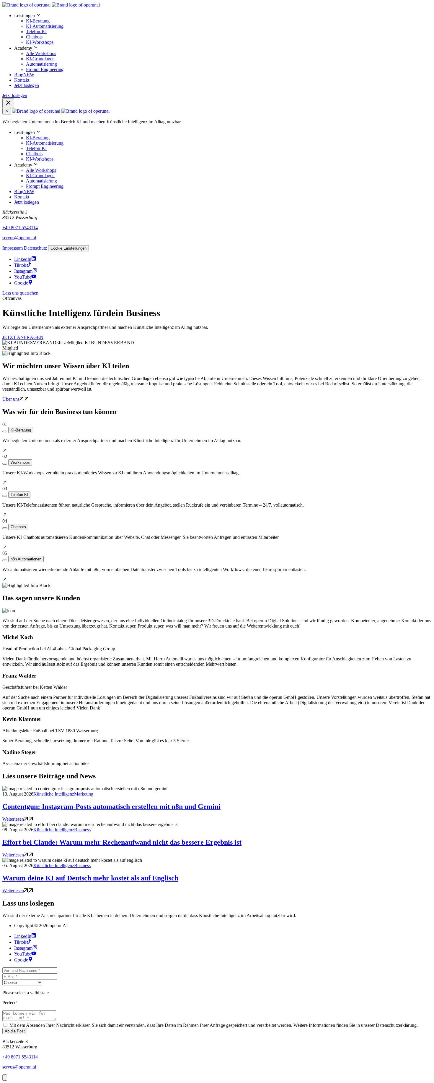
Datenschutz (35, 247)
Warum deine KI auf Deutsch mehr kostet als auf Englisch (90, 878)
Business (82, 829)
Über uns (10, 399)
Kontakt (21, 80)
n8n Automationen (26, 559)
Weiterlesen (13, 819)
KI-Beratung (38, 20)
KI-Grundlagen (40, 58)
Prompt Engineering (44, 69)
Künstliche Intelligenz (53, 793)
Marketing (83, 793)
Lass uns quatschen (20, 292)
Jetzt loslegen (26, 85)
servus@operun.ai (19, 237)
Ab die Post (15, 1031)
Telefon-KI (36, 31)
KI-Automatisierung (44, 26)
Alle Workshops (41, 53)
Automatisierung (41, 64)
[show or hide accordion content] (4, 431)
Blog (24, 74)
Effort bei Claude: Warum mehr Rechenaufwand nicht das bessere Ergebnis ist (122, 842)
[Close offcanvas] (6, 111)
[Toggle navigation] (8, 103)
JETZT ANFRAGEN (22, 337)
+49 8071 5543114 (20, 227)
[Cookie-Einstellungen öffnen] (4, 1077)
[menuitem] (223, 28)
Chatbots (34, 36)
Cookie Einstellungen (68, 248)
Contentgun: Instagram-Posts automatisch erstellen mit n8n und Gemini (111, 806)
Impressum (12, 247)
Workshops (20, 462)
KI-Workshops (39, 42)
